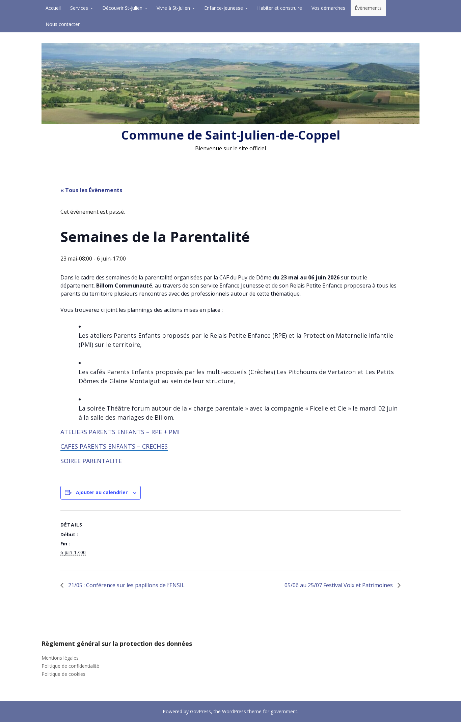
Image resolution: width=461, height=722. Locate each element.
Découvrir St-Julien (122, 8)
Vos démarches (328, 8)
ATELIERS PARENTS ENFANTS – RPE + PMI (120, 432)
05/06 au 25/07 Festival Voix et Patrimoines (339, 585)
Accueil (53, 8)
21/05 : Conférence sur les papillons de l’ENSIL (126, 585)
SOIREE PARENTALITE (91, 461)
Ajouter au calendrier (102, 492)
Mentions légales (60, 658)
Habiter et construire (279, 8)
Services (79, 8)
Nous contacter (63, 24)
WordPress (234, 711)
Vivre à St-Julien (173, 8)
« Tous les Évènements (91, 190)
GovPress (200, 711)
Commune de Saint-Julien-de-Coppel (230, 135)
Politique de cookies (63, 674)
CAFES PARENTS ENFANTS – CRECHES (114, 446)
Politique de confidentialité (70, 666)
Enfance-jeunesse (223, 8)
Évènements (368, 8)
